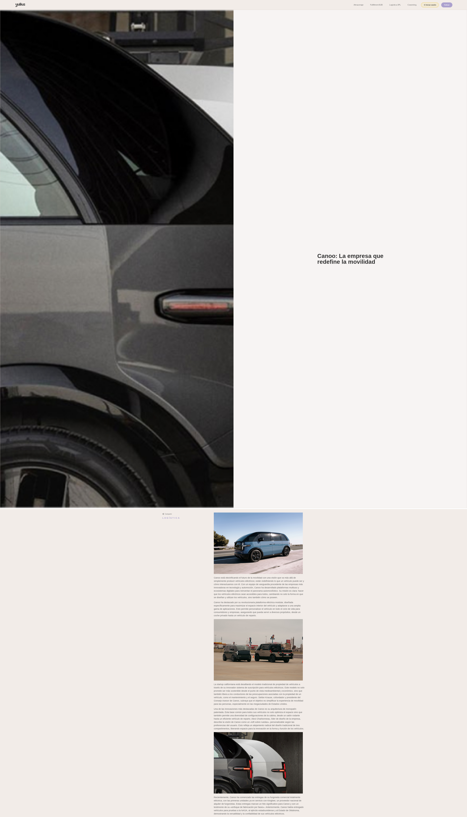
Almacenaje (358, 5)
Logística (171, 518)
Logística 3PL (395, 5)
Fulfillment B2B (376, 5)
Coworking (412, 5)
